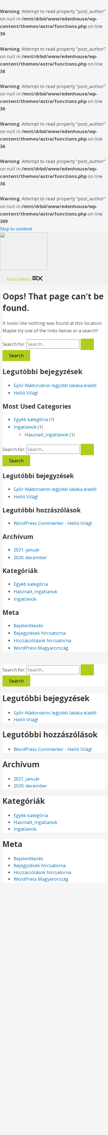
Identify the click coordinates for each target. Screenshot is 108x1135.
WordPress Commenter (39, 523)
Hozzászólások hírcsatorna (42, 640)
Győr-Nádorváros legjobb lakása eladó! (55, 385)
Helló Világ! (26, 393)
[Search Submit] (87, 344)
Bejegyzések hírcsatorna (40, 633)
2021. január (27, 549)
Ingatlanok (25, 427)
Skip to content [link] (16, 229)
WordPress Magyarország (41, 648)
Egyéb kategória (31, 419)
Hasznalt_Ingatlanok (46, 434)
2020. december (30, 557)
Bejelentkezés (28, 625)
